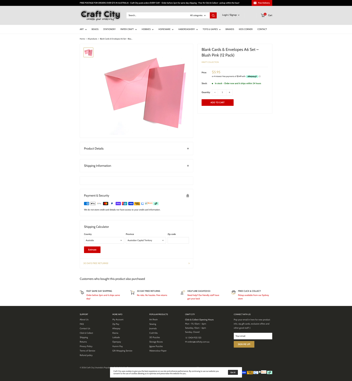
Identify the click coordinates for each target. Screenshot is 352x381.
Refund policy (86, 355)
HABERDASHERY (186, 29)
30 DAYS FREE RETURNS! (95, 263)
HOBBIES (146, 29)
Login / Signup (229, 14)
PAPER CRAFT (127, 29)
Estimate (92, 249)
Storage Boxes (156, 341)
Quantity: (206, 92)
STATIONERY (109, 29)
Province (130, 234)
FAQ (82, 324)
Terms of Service (87, 350)
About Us (84, 319)
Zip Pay (115, 324)
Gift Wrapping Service (122, 350)
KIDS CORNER (246, 29)
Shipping (84, 337)
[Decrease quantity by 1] (215, 92)
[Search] (213, 15)
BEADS (95, 29)
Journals (153, 328)
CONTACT (262, 29)
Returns (83, 341)
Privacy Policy (86, 346)
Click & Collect (86, 333)
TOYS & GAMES (210, 29)
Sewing (152, 324)
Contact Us (85, 328)
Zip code (172, 234)
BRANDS (230, 29)
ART (82, 29)
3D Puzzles (154, 337)
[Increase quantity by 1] (229, 92)
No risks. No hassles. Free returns (152, 295)
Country (88, 234)
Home (82, 39)
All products (92, 39)
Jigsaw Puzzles (156, 346)
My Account (117, 319)
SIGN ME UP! (244, 344)
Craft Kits (153, 333)
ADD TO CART (218, 102)
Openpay (116, 341)
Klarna (115, 333)
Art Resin (153, 319)
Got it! (232, 372)
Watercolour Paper (158, 350)
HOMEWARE (164, 29)
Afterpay (116, 328)
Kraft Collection (210, 62)
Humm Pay (117, 346)
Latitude (116, 337)
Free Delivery (264, 3)
